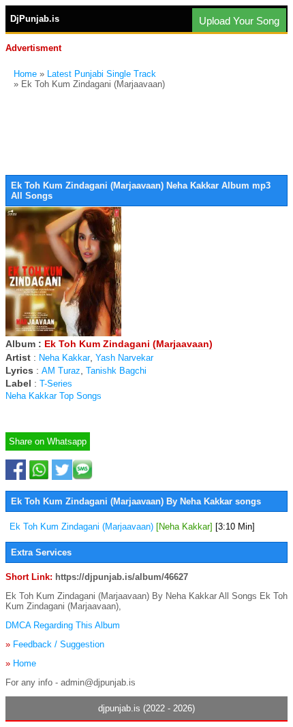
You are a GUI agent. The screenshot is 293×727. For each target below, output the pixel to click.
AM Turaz (61, 371)
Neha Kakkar (64, 358)
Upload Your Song (239, 21)
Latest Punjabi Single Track (101, 74)
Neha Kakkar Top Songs (53, 396)
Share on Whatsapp (48, 441)
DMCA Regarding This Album (62, 625)
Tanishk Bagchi (116, 371)
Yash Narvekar (124, 358)
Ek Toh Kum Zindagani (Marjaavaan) (132, 526)
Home (25, 74)
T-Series (56, 383)
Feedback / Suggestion (58, 644)
